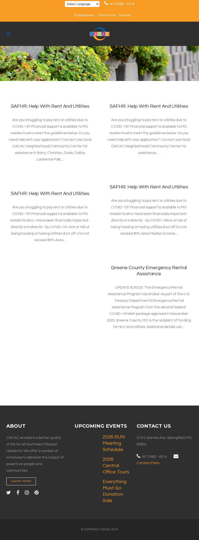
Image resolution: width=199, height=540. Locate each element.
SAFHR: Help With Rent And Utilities (50, 106)
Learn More (21, 481)
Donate (125, 15)
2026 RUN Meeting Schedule (114, 443)
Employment (84, 15)
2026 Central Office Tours (116, 465)
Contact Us (107, 15)
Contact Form (148, 463)
